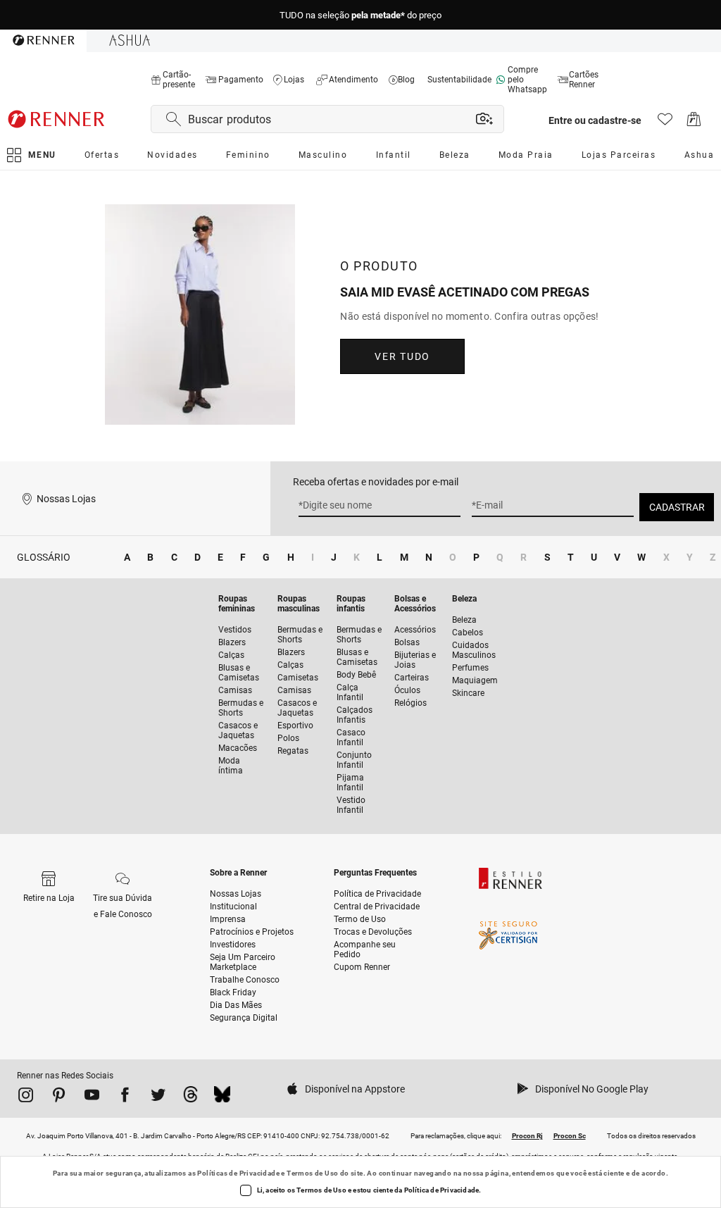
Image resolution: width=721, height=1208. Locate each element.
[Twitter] (158, 1097)
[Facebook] (125, 1097)
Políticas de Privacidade (238, 1173)
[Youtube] (92, 1097)
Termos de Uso (312, 1173)
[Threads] (190, 1097)
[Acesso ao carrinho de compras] (694, 123)
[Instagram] (26, 1097)
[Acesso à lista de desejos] (665, 123)
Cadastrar (677, 507)
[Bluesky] (222, 1097)
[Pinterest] (59, 1097)
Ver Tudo (402, 356)
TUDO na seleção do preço (360, 15)
